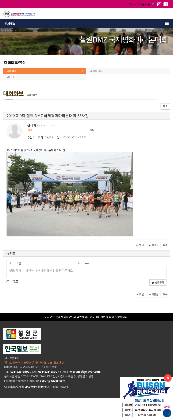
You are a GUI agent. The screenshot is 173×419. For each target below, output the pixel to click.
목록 (165, 106)
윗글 (141, 245)
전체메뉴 (9, 23)
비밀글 (14, 281)
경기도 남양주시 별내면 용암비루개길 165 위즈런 (33, 363)
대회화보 (12, 71)
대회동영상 (96, 71)
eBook (11, 77)
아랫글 (154, 245)
